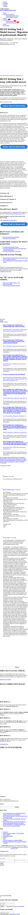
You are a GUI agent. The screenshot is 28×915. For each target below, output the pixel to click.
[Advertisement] (14, 60)
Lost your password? (19, 906)
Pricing (5, 18)
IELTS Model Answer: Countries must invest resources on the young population (14, 814)
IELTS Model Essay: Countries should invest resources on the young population (14, 825)
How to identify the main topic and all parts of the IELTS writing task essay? (15, 258)
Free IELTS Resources (8, 14)
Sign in (2, 906)
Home (4, 13)
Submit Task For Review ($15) (14, 106)
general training (6, 330)
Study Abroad (11, 21)
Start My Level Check (5, 679)
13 (10, 448)
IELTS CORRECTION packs (10, 270)
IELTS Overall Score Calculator (11, 237)
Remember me (10, 906)
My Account (6, 25)
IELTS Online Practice (17, 377)
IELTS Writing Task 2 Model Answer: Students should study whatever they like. (14, 325)
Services (6, 20)
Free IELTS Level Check (9, 238)
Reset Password (4, 914)
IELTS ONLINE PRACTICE (8, 10)
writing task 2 (19, 75)
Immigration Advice (8, 836)
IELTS (22, 378)
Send (2, 863)
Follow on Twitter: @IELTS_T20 (11, 282)
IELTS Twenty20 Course (12, 15)
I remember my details (14, 914)
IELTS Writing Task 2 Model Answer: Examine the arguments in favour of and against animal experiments (13, 341)
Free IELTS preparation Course (11, 247)
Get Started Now (4, 744)
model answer (12, 75)
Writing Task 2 (6, 75)
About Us (5, 832)
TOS (4, 839)
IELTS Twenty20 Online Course (14, 213)
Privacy (5, 837)
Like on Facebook (7, 284)
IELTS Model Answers (12, 17)
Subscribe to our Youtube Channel (11, 285)
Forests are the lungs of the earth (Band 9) (14, 374)
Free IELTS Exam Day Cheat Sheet (12, 251)
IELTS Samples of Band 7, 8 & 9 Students (13, 833)
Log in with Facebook (5, 895)
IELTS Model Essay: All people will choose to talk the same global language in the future (14, 822)
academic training (23, 329)
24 (16, 380)
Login (4, 24)
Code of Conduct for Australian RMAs (12, 840)
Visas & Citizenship (12, 22)
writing (7, 380)
